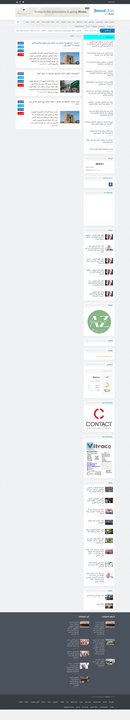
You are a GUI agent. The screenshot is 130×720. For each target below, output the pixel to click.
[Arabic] (97, 164)
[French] (102, 164)
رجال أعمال (91, 22)
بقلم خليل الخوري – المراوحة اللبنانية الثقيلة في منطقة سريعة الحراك (94, 237)
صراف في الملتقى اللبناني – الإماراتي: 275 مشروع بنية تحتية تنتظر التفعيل (100, 103)
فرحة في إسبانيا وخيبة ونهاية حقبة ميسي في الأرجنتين (96, 564)
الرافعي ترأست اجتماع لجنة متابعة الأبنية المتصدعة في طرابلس (99, 83)
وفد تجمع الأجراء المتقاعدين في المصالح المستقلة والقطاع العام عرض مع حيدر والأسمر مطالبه (99, 93)
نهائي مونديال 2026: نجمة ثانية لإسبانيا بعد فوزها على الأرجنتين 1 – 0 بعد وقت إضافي (95, 552)
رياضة (57, 22)
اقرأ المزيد (42, 64)
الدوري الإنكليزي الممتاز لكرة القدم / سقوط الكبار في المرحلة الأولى (95, 500)
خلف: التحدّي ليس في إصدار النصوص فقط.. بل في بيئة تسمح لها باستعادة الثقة (94, 249)
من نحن (88, 26)
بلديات (85, 22)
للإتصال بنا (94, 26)
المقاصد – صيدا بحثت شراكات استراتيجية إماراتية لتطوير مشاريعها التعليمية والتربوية (47, 31)
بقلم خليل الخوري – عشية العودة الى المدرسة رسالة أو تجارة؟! (95, 261)
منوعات (27, 22)
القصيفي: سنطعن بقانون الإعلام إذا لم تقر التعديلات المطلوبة (89, 31)
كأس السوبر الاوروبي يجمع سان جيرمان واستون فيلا (95, 530)
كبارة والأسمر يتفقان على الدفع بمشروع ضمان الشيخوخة (98, 662)
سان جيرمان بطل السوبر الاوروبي (96, 521)
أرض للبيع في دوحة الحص (95, 595)
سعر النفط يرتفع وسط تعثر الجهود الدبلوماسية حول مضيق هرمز (101, 132)
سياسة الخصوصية (79, 26)
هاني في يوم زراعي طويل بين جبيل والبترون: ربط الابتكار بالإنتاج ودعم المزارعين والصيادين (101, 113)
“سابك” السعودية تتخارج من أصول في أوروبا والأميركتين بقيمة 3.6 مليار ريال (55, 44)
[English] (99, 164)
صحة (73, 22)
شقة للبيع (100, 604)
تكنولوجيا (63, 22)
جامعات (53, 22)
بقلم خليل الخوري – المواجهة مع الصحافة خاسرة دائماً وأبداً (96, 294)
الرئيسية (111, 22)
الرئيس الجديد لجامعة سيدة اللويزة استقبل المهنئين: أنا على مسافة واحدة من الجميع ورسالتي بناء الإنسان (100, 44)
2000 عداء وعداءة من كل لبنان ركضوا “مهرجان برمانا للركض (95, 511)
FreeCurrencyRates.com (104, 356)
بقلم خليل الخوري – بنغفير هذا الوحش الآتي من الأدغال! (95, 272)
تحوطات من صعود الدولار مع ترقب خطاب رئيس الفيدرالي (99, 141)
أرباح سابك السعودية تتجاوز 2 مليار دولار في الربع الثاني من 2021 (54, 103)
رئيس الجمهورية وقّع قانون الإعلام (101, 149)
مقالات (69, 22)
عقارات (38, 22)
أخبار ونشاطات (110, 26)
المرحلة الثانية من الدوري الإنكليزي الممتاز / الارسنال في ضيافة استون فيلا (99, 123)
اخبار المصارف (99, 22)
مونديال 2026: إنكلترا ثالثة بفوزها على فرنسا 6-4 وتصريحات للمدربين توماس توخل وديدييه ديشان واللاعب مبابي (95, 577)
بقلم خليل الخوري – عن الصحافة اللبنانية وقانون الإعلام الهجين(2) (96, 282)
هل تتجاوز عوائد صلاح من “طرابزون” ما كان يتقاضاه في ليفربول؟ (95, 540)
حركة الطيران (101, 26)
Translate (98, 170)
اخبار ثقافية (79, 22)
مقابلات (33, 22)
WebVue (108, 697)
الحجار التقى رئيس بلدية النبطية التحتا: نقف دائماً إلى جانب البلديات (100, 54)
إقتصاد (106, 22)
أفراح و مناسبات (45, 22)
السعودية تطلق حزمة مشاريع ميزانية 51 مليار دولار (58, 73)
